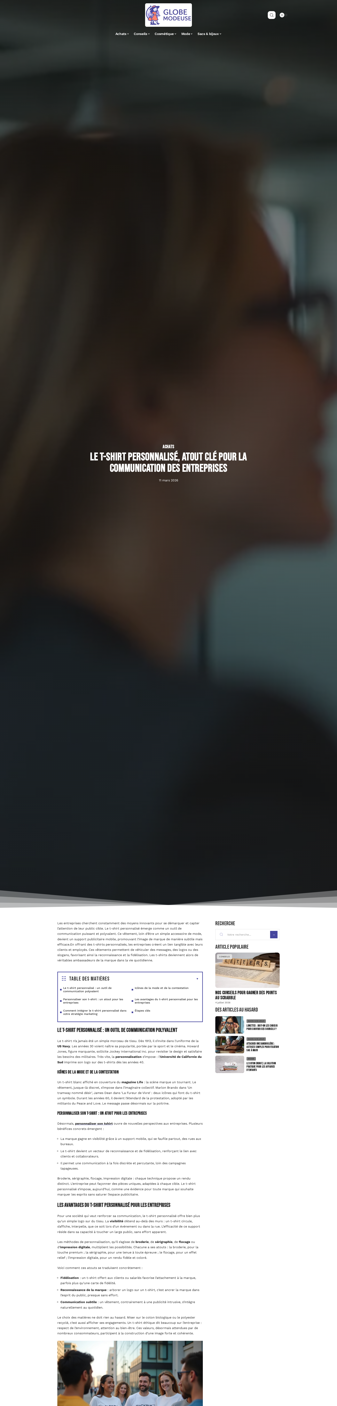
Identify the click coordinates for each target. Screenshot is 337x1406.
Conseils (224, 956)
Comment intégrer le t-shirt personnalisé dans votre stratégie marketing (94, 1012)
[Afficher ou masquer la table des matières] (154, 979)
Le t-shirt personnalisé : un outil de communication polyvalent (87, 989)
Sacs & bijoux (256, 1021)
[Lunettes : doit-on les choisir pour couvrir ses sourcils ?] (229, 1025)
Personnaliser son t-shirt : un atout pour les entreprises (93, 1001)
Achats (168, 447)
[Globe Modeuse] (168, 15)
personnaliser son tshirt (94, 1123)
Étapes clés (142, 1010)
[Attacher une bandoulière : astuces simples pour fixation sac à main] (229, 1044)
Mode (251, 1059)
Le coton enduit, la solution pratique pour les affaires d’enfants (261, 1067)
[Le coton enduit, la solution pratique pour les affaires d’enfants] (229, 1064)
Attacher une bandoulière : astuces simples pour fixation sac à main (263, 1047)
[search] (272, 15)
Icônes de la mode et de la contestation (162, 987)
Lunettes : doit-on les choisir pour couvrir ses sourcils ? (262, 1027)
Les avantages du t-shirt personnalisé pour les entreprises (166, 1001)
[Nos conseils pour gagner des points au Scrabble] (247, 970)
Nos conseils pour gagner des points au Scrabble (246, 995)
